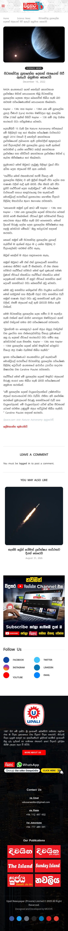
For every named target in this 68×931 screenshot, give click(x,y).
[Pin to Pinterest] (44, 442)
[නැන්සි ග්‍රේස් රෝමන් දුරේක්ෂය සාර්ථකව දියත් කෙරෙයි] (34, 516)
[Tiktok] (26, 918)
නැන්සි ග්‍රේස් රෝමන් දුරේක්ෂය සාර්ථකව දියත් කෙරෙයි (34, 551)
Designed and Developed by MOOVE (34, 909)
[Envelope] (56, 918)
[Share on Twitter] (37, 442)
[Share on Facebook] (30, 442)
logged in (24, 463)
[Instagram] (34, 918)
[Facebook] (11, 918)
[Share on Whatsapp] (59, 442)
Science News (23, 18)
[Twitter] (19, 918)
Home (6, 18)
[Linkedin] (41, 918)
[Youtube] (48, 918)
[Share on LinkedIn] (51, 442)
